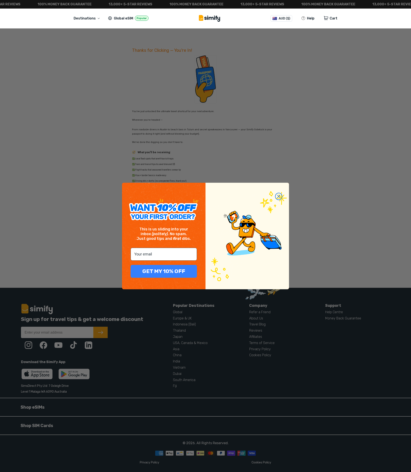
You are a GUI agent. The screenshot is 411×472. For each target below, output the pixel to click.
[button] (87, 18)
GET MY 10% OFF (163, 271)
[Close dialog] (278, 196)
